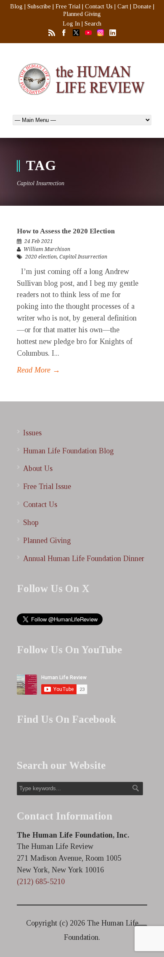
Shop (31, 522)
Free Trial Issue (47, 486)
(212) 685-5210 (41, 881)
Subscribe (39, 6)
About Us (38, 468)
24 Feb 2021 (38, 241)
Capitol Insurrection (83, 257)
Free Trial (68, 6)
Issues (32, 433)
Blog (16, 6)
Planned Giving (82, 14)
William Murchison (47, 249)
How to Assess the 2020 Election (66, 231)
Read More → (38, 370)
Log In (71, 24)
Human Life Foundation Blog (68, 451)
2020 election (41, 257)
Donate (142, 6)
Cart (122, 6)
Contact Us (99, 6)
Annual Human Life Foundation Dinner (83, 558)
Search (93, 24)
